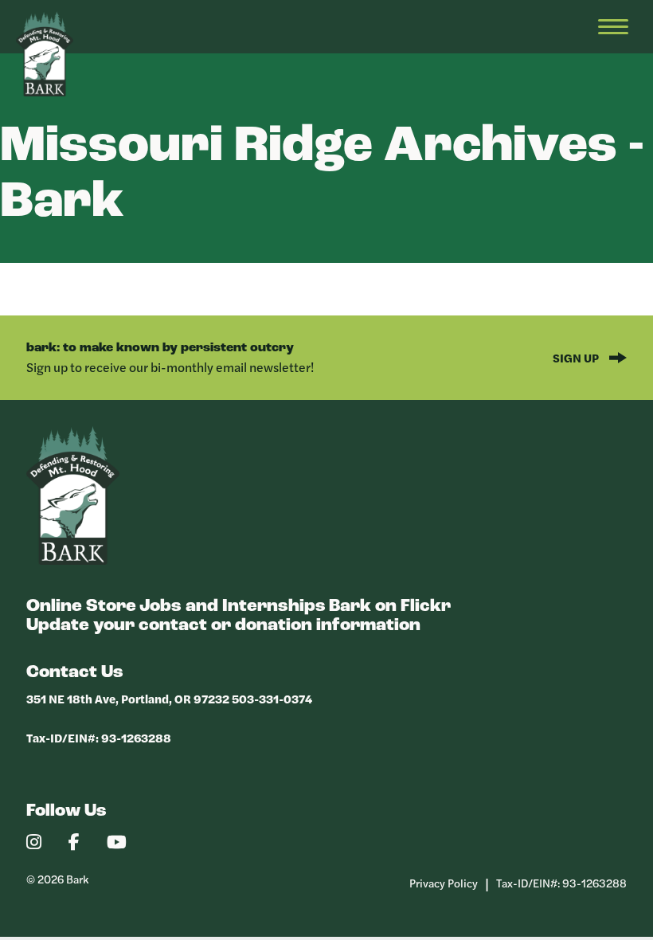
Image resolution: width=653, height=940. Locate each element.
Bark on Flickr (390, 606)
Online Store (81, 606)
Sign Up (577, 357)
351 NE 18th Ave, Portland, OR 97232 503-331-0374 (169, 698)
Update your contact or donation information (223, 626)
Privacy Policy (443, 883)
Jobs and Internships (232, 606)
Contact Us (74, 673)
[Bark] (72, 560)
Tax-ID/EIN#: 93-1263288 (98, 737)
